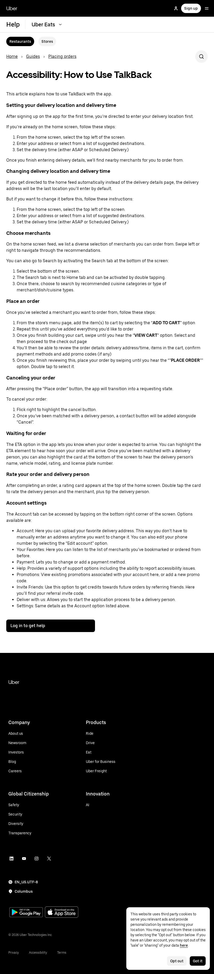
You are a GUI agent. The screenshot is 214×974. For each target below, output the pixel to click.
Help (13, 24)
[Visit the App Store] (61, 912)
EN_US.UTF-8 (26, 882)
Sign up (191, 8)
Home (12, 56)
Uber (11, 8)
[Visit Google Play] (26, 912)
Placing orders (62, 56)
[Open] (206, 8)
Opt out (176, 961)
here (184, 945)
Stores (47, 41)
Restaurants (20, 41)
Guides (33, 56)
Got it (198, 961)
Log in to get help (27, 625)
